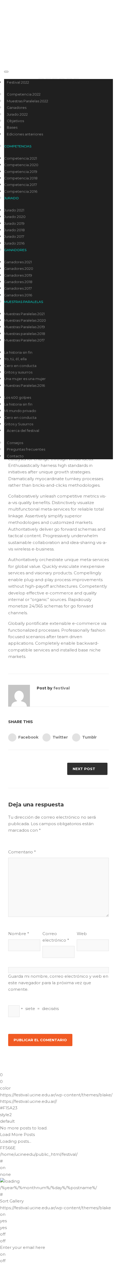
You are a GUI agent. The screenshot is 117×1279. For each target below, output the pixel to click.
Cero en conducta (20, 365)
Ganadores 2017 (18, 288)
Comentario (22, 851)
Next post (84, 769)
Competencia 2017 (20, 184)
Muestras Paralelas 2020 (25, 320)
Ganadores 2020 (18, 268)
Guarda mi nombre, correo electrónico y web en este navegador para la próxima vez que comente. (58, 983)
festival (61, 688)
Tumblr (89, 737)
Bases (12, 127)
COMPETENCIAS (17, 146)
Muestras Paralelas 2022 (27, 101)
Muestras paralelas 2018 (24, 333)
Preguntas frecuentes (26, 449)
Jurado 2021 (14, 210)
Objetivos (15, 121)
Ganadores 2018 (18, 282)
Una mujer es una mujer (25, 378)
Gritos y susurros (18, 372)
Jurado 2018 (14, 230)
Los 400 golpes (17, 397)
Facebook (28, 737)
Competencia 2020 (21, 165)
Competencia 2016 (20, 191)
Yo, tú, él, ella (15, 359)
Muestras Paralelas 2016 (24, 385)
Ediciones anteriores (25, 134)
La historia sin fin (18, 352)
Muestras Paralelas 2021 (24, 314)
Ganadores (16, 107)
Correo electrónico (55, 937)
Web (82, 933)
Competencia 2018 (21, 178)
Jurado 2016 (14, 243)
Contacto (15, 456)
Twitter (60, 737)
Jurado (11, 198)
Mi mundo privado (20, 411)
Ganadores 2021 (18, 262)
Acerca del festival (23, 430)
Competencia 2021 (20, 158)
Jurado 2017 (14, 236)
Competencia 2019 (20, 171)
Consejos (15, 443)
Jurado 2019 (14, 223)
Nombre (18, 933)
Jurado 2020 (15, 216)
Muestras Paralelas (23, 302)
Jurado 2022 (17, 114)
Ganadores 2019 (18, 275)
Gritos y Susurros (18, 424)
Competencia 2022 (24, 94)
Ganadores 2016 (18, 295)
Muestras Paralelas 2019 (24, 327)
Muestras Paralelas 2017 (24, 340)
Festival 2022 (18, 82)
